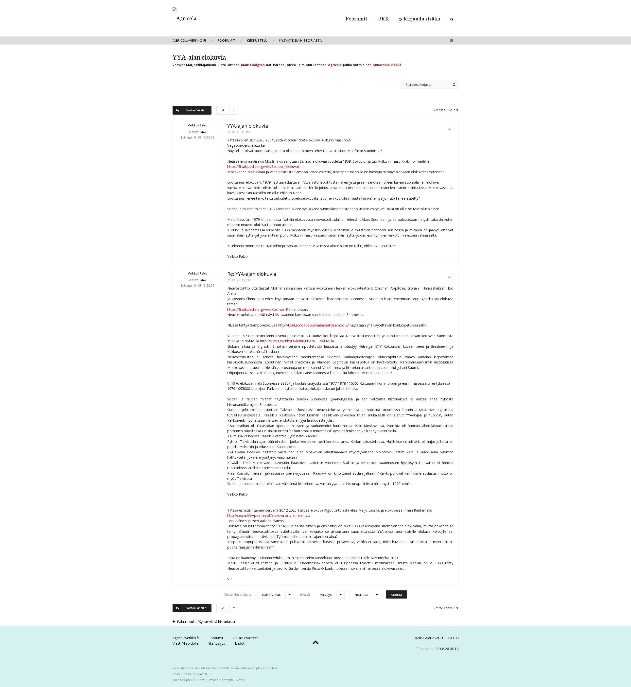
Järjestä (315, 594)
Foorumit (357, 18)
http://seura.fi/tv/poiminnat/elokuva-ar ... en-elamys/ (268, 515)
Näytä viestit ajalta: (252, 594)
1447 (202, 132)
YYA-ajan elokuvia (199, 56)
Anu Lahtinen (316, 65)
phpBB (221, 668)
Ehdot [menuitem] (240, 643)
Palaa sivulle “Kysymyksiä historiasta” (206, 621)
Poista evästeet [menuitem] (245, 637)
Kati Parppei (275, 65)
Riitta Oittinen (228, 65)
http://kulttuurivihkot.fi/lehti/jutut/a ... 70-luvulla (297, 341)
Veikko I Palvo (198, 125)
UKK (383, 18)
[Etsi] (454, 84)
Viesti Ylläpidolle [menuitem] (185, 643)
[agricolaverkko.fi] (185, 17)
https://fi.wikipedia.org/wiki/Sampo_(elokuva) (263, 166)
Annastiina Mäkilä (387, 65)
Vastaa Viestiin (196, 110)
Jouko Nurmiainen (357, 65)
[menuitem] (419, 18)
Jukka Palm (295, 65)
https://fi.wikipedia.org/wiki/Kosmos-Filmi (260, 309)
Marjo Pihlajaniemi (201, 65)
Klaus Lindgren (253, 65)
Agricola (335, 65)
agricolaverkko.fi (186, 637)
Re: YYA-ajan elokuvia (251, 274)
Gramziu (203, 674)
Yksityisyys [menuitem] (216, 643)
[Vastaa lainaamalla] (449, 129)
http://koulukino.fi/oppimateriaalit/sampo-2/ (313, 325)
